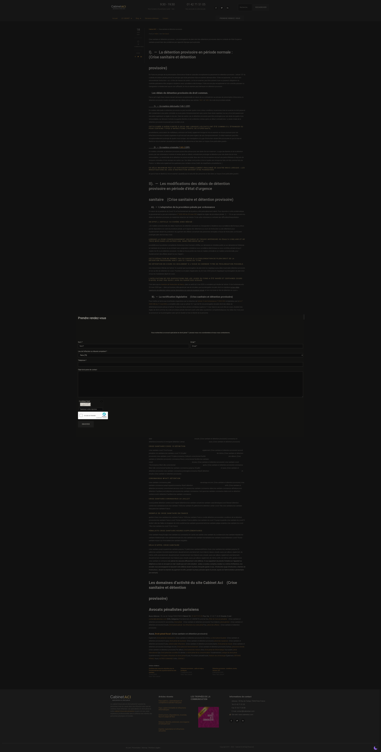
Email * (192, 342)
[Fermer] (304, 317)
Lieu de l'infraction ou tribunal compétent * (92, 351)
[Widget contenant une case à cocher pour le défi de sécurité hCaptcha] (93, 415)
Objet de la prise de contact (87, 369)
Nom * (80, 342)
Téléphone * (82, 360)
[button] (376, 748)
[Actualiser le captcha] (101, 401)
